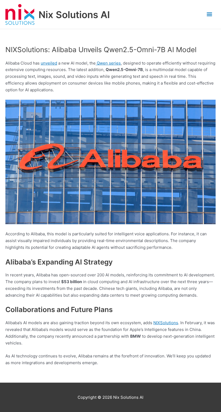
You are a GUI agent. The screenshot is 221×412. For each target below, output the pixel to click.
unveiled (49, 63)
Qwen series (108, 63)
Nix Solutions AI (74, 14)
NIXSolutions (165, 322)
